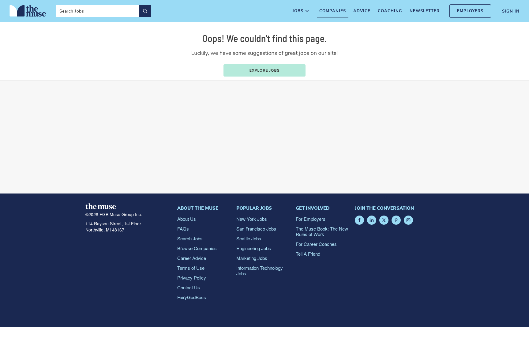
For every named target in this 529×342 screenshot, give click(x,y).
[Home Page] (28, 10)
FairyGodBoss (191, 297)
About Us (186, 219)
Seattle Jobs (248, 238)
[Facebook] (359, 220)
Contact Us (188, 287)
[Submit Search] (145, 11)
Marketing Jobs (251, 258)
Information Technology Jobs (259, 270)
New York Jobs (251, 219)
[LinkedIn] (371, 220)
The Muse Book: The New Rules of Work (322, 231)
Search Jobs (190, 238)
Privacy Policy (191, 277)
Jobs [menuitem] (297, 11)
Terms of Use (190, 268)
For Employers (310, 219)
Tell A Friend (308, 253)
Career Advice (191, 258)
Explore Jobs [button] (264, 70)
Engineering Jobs (253, 248)
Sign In (511, 11)
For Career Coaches (316, 244)
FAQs (183, 228)
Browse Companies (197, 248)
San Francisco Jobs (256, 228)
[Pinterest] (396, 220)
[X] (383, 220)
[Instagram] (408, 220)
